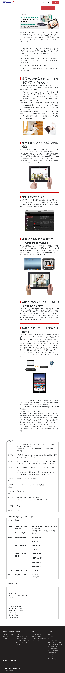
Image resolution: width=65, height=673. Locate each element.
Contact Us (6, 636)
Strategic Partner (52, 646)
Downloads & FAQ (36, 634)
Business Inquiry (52, 640)
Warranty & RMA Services (38, 638)
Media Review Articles (22, 636)
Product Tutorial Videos (22, 642)
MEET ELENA (52, 657)
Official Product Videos (22, 640)
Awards (18, 644)
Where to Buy (48, 8)
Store (49, 638)
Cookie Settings (52, 659)
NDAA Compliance (53, 650)
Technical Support (36, 636)
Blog (49, 634)
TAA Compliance (52, 648)
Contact (55, 2)
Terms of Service (52, 654)
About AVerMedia (8, 634)
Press (17, 634)
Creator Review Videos (22, 638)
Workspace (51, 636)
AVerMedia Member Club (55, 642)
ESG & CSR (6, 638)
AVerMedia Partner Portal (55, 644)
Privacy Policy (52, 652)
